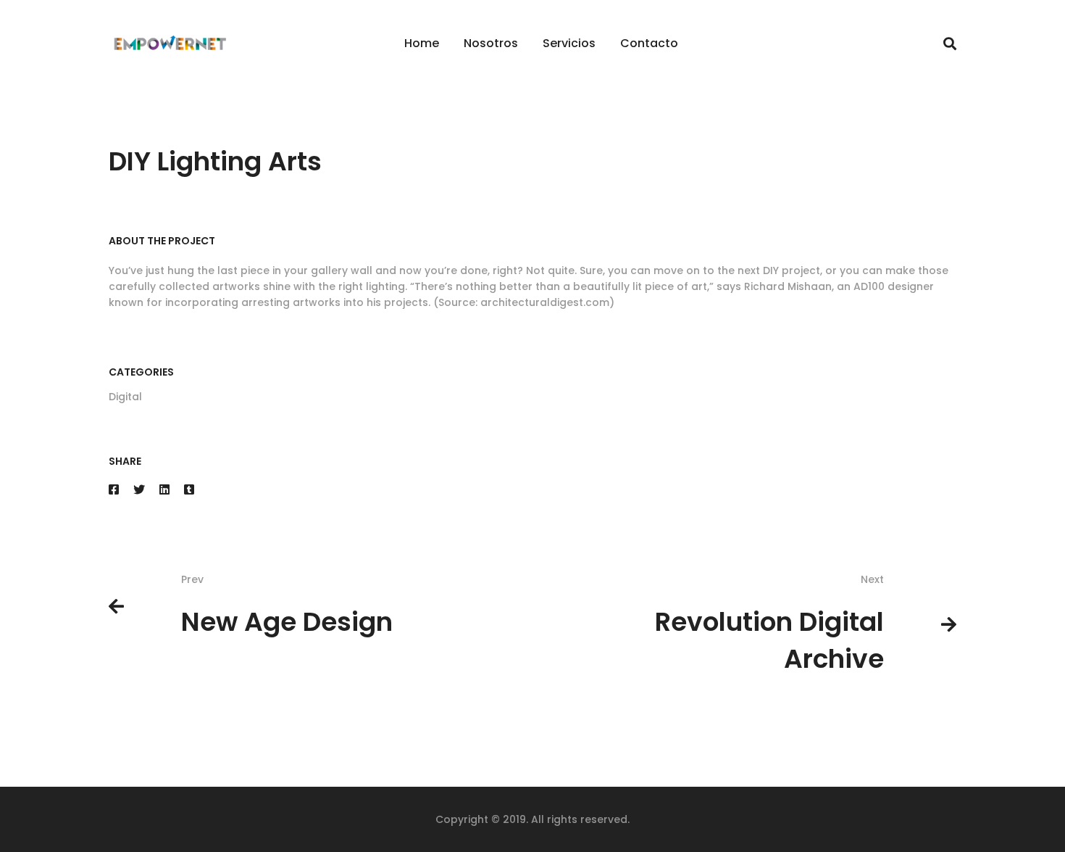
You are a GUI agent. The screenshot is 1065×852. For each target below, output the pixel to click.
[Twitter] (139, 490)
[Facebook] (114, 490)
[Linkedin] (164, 490)
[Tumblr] (189, 490)
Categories (141, 372)
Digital (125, 396)
